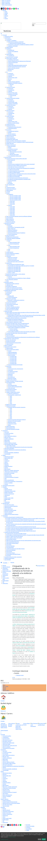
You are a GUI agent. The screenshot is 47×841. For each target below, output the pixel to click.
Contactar (3, 7)
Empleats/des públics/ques (8, 742)
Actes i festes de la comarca (9, 755)
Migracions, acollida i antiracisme (10, 786)
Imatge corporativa (7, 571)
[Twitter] (2, 8)
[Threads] (16, 8)
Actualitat (5, 562)
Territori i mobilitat (7, 796)
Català (5, 11)
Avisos (4, 576)
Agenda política (6, 690)
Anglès (5, 14)
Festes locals (5, 760)
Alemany (6, 15)
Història (4, 767)
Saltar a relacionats (6, 3)
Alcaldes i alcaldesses (7, 758)
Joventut (4, 784)
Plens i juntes (5, 686)
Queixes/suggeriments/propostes (10, 801)
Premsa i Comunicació (7, 814)
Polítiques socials (6, 790)
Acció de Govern (6, 738)
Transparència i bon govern (8, 748)
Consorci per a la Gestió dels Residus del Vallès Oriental (19, 727)
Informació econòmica (7, 740)
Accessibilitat (29, 828)
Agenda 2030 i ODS (7, 775)
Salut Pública (5, 793)
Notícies (12, 562)
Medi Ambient (6, 785)
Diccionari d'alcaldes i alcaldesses (10, 769)
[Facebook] (4, 8)
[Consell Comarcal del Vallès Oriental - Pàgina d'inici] (11, 26)
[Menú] (1, 33)
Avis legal (28, 824)
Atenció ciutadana (6, 747)
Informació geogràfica (7, 764)
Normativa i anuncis (7, 741)
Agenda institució (6, 567)
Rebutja (39, 839)
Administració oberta (7, 773)
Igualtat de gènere (7, 782)
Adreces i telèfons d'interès (8, 762)
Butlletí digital (5, 580)
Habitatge (5, 781)
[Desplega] (8, 563)
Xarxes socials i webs (7, 818)
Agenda (4, 689)
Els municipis (5, 753)
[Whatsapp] (14, 8)
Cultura (4, 780)
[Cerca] (33, 25)
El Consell (3, 734)
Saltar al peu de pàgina (7, 4)
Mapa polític (5, 759)
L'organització (6, 737)
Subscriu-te (3, 711)
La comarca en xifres (7, 752)
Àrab (5, 17)
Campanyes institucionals (8, 811)
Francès (6, 18)
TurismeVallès (6, 770)
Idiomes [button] (4, 10)
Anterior (2, 730)
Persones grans (6, 789)
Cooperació (5, 778)
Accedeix (2, 700)
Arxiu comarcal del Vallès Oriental (11, 725)
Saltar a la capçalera (6, 0)
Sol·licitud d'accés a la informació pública (11, 803)
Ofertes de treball (6, 744)
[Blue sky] (18, 8)
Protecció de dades (30, 826)
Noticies (4, 687)
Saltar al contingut (6, 2)
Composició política (7, 736)
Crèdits (27, 830)
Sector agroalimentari (7, 795)
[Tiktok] (12, 8)
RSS (3, 582)
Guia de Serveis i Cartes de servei (10, 745)
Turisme (4, 797)
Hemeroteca (5, 583)
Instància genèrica (6, 800)
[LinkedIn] (8, 8)
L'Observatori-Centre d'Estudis (9, 788)
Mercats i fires (6, 756)
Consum (4, 777)
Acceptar (43, 839)
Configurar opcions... (5, 839)
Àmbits (2, 771)
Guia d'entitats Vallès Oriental (9, 763)
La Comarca (3, 749)
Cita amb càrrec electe (7, 804)
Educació (4, 774)
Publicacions (5, 575)
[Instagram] (10, 8)
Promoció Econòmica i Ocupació (10, 792)
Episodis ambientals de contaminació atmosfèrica (13, 766)
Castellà (6, 13)
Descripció (5, 751)
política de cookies (11, 837)
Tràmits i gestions (4, 799)
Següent (6, 730)
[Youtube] (6, 8)
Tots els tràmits (6, 806)
